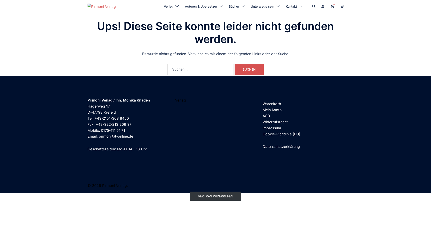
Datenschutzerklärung (281, 146)
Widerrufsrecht (275, 122)
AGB (266, 116)
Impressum (272, 128)
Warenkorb (272, 104)
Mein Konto (272, 110)
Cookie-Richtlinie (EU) (281, 134)
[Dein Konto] (323, 6)
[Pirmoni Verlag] (102, 6)
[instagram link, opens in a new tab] (341, 6)
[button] (314, 6)
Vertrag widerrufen (215, 196)
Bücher (234, 6)
